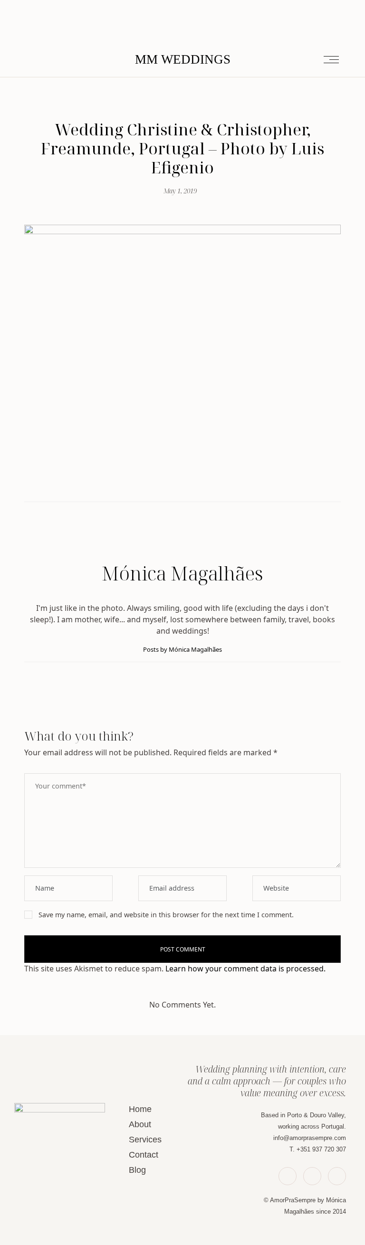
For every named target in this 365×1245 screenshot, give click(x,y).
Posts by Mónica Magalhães (182, 649)
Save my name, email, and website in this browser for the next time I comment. (166, 915)
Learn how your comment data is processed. (245, 968)
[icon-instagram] (337, 1176)
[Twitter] (177, 482)
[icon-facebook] (288, 1176)
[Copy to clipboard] (199, 482)
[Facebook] (165, 482)
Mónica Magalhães (182, 573)
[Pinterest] (188, 482)
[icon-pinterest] (312, 1176)
